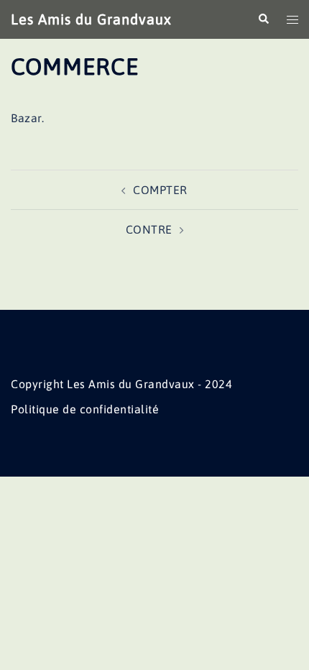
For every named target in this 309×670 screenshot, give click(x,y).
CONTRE (149, 229)
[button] (263, 19)
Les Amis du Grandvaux (91, 19)
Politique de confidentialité (85, 409)
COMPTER (160, 189)
